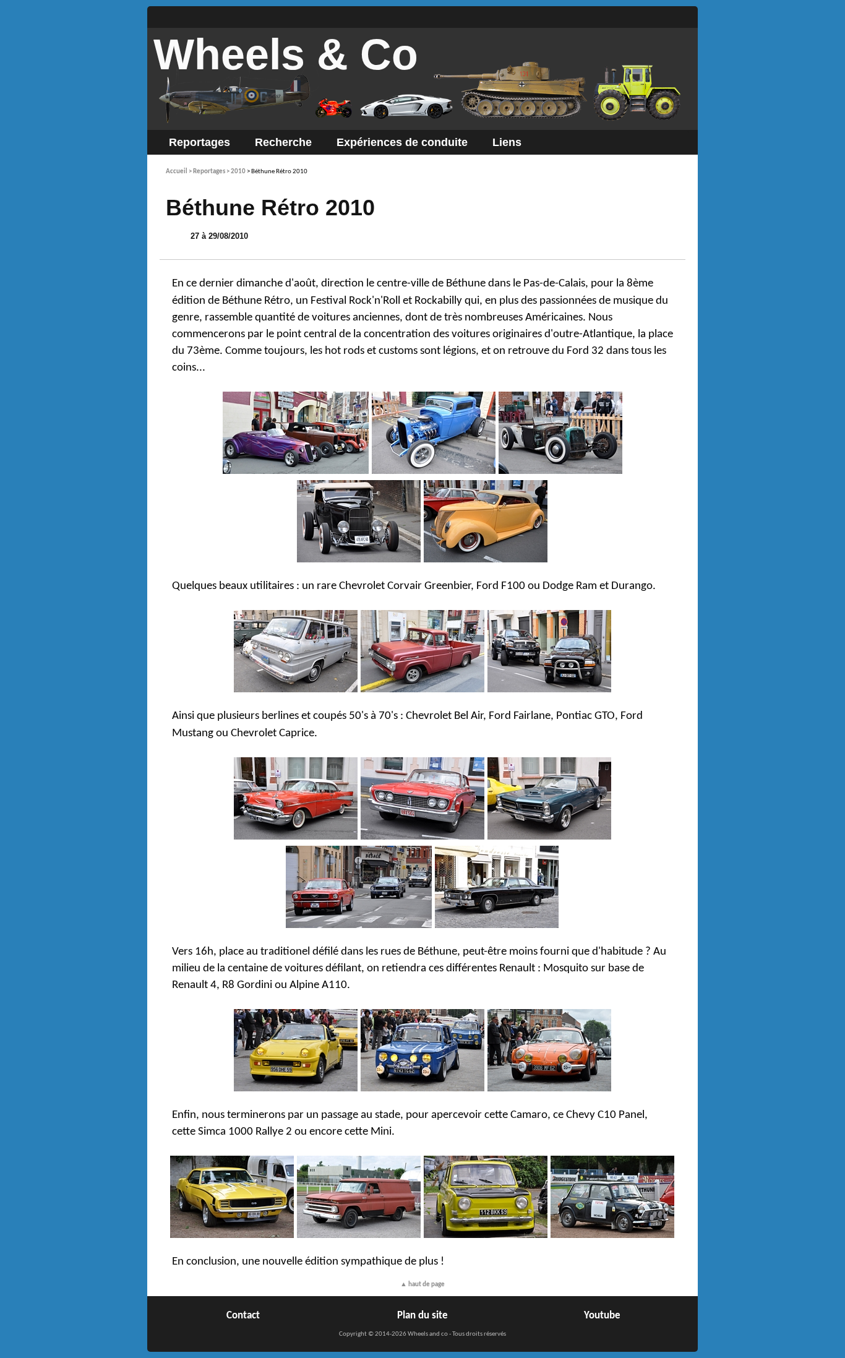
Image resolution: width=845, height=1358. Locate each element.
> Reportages (207, 171)
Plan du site (422, 1315)
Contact (243, 1315)
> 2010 (236, 171)
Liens (506, 142)
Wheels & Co (285, 54)
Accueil (176, 171)
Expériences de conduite (402, 142)
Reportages (199, 142)
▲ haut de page (422, 1284)
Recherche (283, 142)
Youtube (602, 1315)
